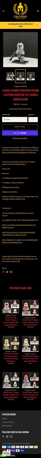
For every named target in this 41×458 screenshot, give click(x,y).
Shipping (12, 109)
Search (4, 418)
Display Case (6, 115)
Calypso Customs (12, 443)
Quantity (31, 115)
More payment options (20, 138)
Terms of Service (8, 422)
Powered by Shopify (24, 443)
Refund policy (7, 426)
